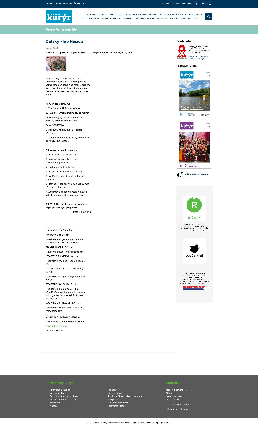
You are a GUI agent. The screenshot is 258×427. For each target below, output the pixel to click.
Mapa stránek (164, 423)
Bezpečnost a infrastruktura (64, 396)
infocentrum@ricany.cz (198, 57)
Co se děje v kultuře (118, 402)
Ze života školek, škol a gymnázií (125, 396)
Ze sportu (113, 399)
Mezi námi (55, 402)
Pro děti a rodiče (116, 393)
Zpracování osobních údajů (145, 423)
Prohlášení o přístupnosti (120, 423)
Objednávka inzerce (196, 174)
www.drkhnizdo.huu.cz (57, 326)
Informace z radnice (60, 390)
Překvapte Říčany (117, 406)
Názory (53, 406)
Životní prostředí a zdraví (63, 399)
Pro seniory (114, 390)
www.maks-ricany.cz (197, 59)
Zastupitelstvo (57, 393)
